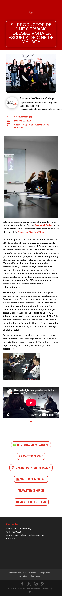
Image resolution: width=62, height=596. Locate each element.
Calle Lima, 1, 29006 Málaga (19, 528)
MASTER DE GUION (33, 490)
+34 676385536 (13, 532)
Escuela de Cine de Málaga (31, 232)
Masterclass (41, 124)
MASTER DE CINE (33, 456)
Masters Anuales (17, 572)
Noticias (18, 127)
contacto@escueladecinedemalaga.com (25, 535)
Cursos (32, 572)
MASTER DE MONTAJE (33, 479)
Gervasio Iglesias (23, 124)
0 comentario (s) (23, 116)
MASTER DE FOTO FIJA (33, 502)
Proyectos (45, 572)
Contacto (35, 576)
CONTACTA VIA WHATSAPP (33, 445)
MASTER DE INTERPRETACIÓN (32, 467)
